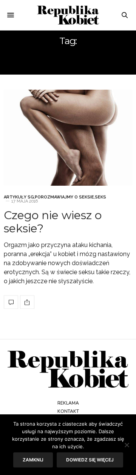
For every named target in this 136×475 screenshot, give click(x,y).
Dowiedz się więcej (90, 460)
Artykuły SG (19, 197)
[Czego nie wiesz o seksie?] (68, 138)
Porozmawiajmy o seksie (64, 197)
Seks (100, 197)
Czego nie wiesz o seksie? (53, 221)
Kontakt (68, 411)
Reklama (68, 403)
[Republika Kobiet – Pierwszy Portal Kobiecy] (68, 15)
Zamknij (33, 460)
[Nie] (126, 445)
